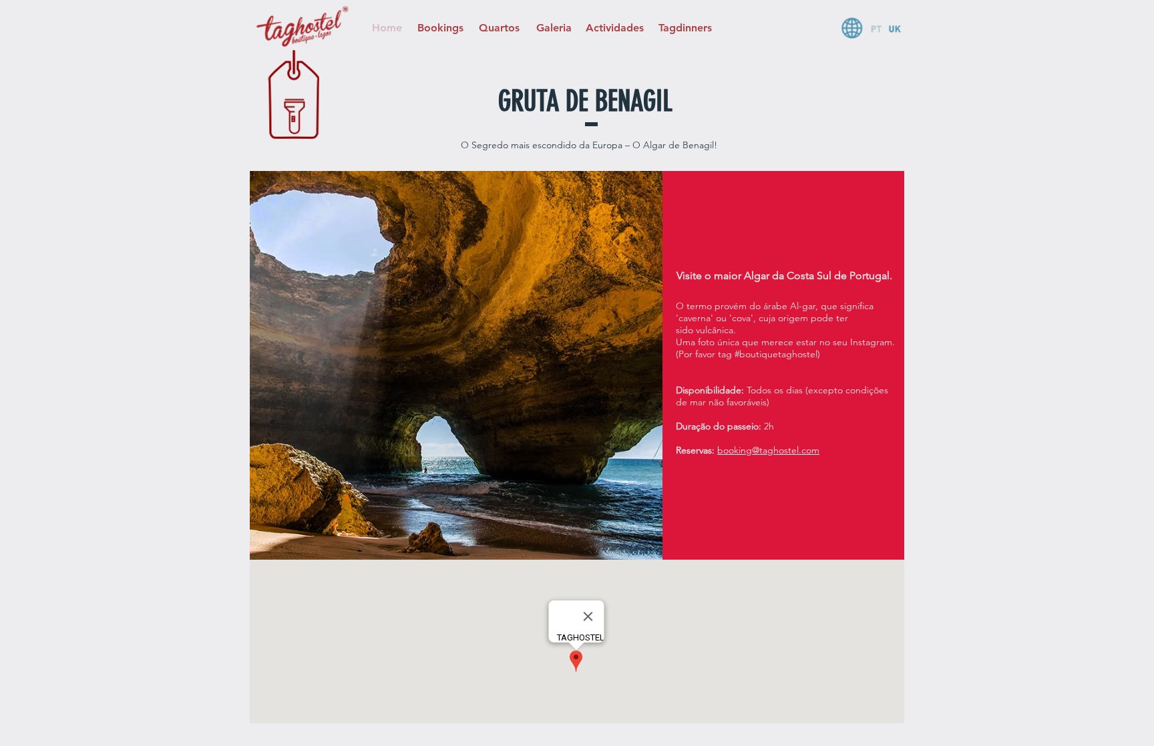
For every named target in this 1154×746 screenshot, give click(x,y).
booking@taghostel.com (768, 450)
